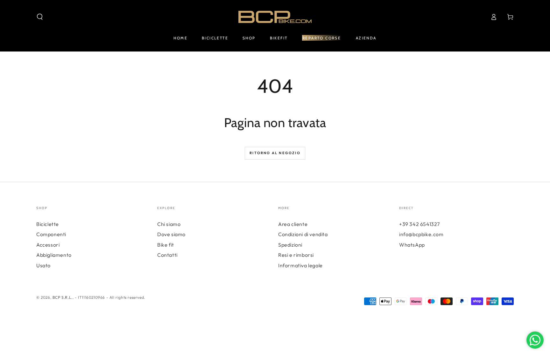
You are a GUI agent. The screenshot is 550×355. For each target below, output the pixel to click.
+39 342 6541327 (419, 224)
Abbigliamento (54, 255)
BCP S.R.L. (63, 297)
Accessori (48, 245)
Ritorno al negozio (275, 153)
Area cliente (292, 224)
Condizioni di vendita (303, 234)
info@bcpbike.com (421, 234)
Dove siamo (171, 234)
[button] (40, 17)
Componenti (51, 234)
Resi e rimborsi (296, 255)
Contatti (167, 255)
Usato (43, 265)
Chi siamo (168, 224)
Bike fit (165, 245)
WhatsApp (412, 245)
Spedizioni (290, 245)
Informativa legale (300, 265)
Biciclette (47, 224)
